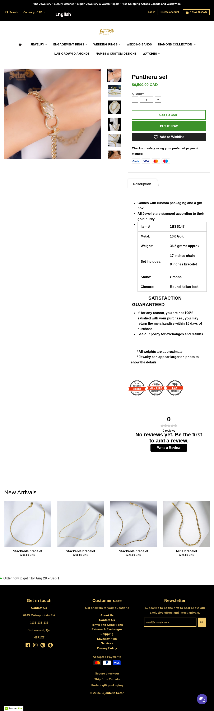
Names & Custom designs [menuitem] (116, 53)
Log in (151, 12)
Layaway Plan (107, 638)
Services (107, 643)
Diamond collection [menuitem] (175, 44)
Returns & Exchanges (107, 629)
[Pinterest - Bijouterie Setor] (42, 645)
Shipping (107, 634)
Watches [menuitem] (150, 53)
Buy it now (169, 126)
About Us (107, 615)
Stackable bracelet (27, 551)
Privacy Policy (107, 648)
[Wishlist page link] (20, 47)
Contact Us (39, 607)
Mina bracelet (186, 551)
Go (202, 622)
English (63, 14)
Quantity (138, 94)
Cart (198, 12)
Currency (29, 12)
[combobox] (63, 14)
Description (142, 184)
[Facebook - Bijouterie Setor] (27, 645)
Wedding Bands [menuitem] (139, 44)
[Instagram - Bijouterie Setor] (35, 645)
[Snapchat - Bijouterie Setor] (50, 645)
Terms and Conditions (107, 624)
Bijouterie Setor (113, 693)
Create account (169, 12)
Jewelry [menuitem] (37, 44)
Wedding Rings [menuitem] (105, 44)
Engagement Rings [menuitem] (68, 44)
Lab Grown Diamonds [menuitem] (71, 53)
